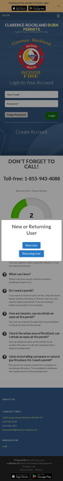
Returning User (31, 253)
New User (31, 245)
